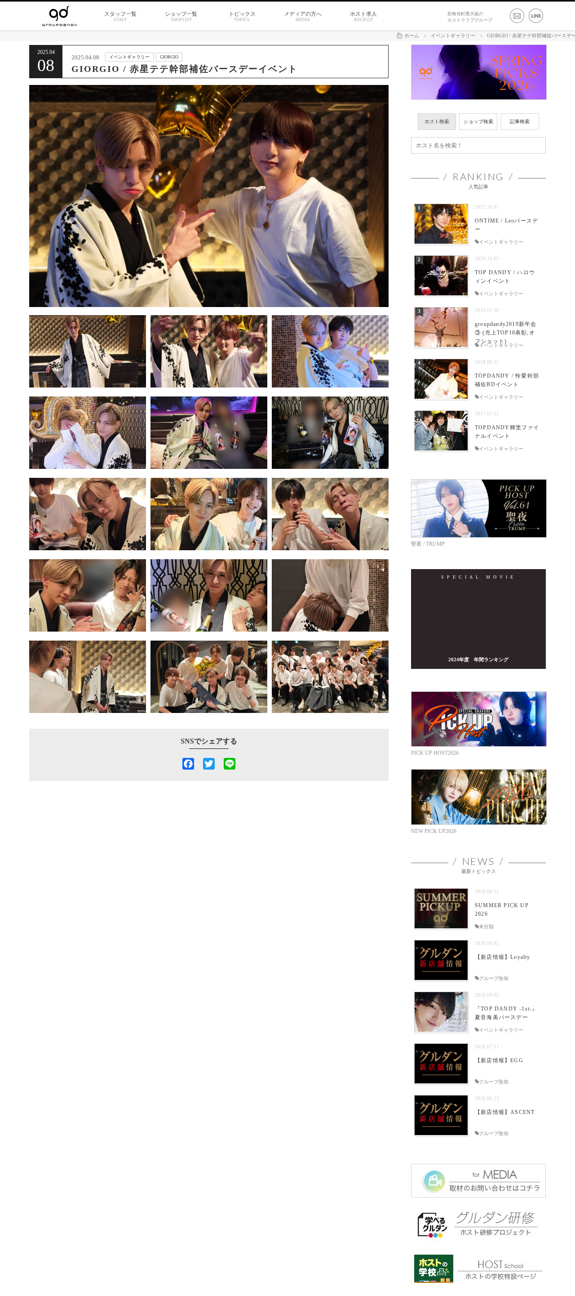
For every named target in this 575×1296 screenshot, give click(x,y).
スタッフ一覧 (120, 16)
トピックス (242, 16)
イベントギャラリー (129, 56)
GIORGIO (169, 56)
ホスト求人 (363, 16)
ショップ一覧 (181, 16)
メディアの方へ (303, 16)
